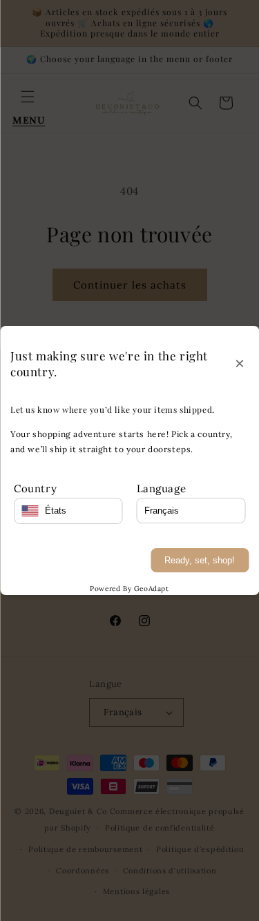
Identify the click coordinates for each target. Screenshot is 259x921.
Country (35, 488)
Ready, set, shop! (199, 560)
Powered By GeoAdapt (129, 588)
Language (161, 488)
